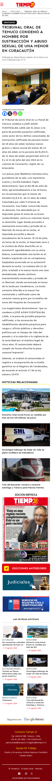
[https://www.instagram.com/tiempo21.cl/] (26, 773)
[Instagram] (15, 113)
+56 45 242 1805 (18, 739)
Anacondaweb (33, 778)
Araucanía (15, 11)
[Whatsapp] (20, 113)
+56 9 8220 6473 (34, 739)
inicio (4, 11)
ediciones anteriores (29, 568)
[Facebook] (4, 113)
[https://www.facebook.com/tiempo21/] (19, 773)
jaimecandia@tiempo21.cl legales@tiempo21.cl (26, 742)
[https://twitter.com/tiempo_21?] (32, 773)
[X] (9, 113)
